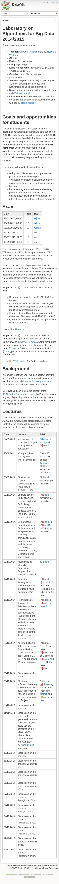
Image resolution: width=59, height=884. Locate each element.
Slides (46, 600)
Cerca (27, 14)
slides (46, 445)
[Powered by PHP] (23, 874)
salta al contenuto (50, 2)
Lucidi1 (47, 522)
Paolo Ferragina (30, 52)
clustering (48, 684)
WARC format (30, 342)
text (39, 218)
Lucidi (46, 477)
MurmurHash (27, 745)
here (8, 351)
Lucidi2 (47, 525)
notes (46, 652)
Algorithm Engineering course (21, 394)
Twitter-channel (22, 93)
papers (21, 329)
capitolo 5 (48, 582)
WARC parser (19, 361)
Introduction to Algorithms (36, 381)
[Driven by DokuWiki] (29, 877)
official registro (28, 103)
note (45, 463)
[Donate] (11, 874)
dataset (24, 287)
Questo (46, 466)
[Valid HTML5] (35, 874)
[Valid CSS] (47, 874)
